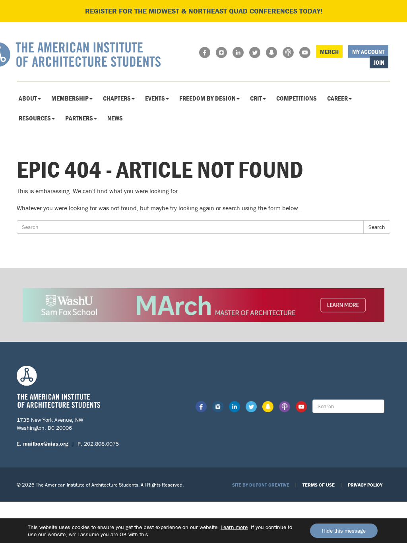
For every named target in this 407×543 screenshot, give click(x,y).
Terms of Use (318, 485)
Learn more (234, 527)
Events (155, 98)
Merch (329, 52)
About (28, 98)
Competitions (296, 98)
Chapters (117, 98)
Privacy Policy (365, 485)
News (115, 118)
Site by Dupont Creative (260, 485)
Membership (70, 98)
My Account (368, 52)
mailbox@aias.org (45, 443)
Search (376, 227)
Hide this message (344, 530)
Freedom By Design (207, 98)
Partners (79, 118)
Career (337, 98)
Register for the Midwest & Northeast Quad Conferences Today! (203, 11)
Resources (35, 118)
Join (379, 62)
